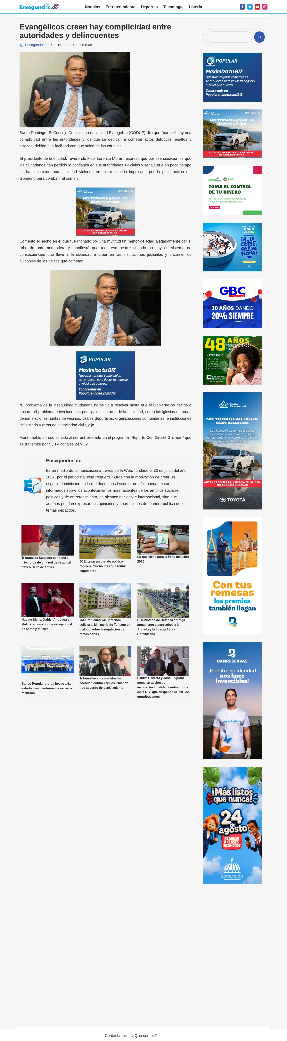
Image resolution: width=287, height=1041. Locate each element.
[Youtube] (257, 7)
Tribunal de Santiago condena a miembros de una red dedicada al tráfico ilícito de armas (46, 562)
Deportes (149, 7)
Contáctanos (116, 1035)
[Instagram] (264, 7)
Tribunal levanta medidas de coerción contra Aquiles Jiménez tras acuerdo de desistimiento (103, 683)
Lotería (195, 7)
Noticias (92, 7)
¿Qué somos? (144, 1035)
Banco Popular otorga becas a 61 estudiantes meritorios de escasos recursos (46, 688)
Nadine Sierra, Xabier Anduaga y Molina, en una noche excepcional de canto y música (46, 624)
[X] (250, 7)
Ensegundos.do (37, 45)
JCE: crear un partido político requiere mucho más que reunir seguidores (102, 566)
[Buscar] (259, 37)
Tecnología (173, 7)
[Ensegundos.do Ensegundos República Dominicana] (39, 7)
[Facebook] (242, 7)
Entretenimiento (120, 7)
